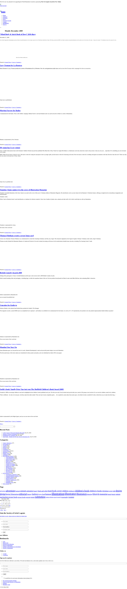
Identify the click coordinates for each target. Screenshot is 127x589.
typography (64, 497)
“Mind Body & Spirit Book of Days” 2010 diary (18, 34)
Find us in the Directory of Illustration (11, 582)
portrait (28, 497)
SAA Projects (6, 473)
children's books (95, 491)
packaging (4, 497)
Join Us (4, 24)
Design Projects (9, 478)
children (65, 491)
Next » (1, 424)
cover (110, 491)
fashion (35, 494)
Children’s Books (10, 477)
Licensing (8, 481)
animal (18, 491)
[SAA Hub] (5, 11)
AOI (4, 541)
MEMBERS (6, 23)
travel (58, 497)
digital (3, 494)
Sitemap (5, 583)
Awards (5, 445)
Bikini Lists (5, 542)
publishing (5, 454)
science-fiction (50, 497)
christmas (105, 491)
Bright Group (9, 460)
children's (72, 491)
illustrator (5, 452)
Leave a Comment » (16, 62)
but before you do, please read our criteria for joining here (13, 516)
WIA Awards (6, 483)
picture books (21, 497)
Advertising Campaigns (11, 474)
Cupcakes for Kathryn (8, 305)
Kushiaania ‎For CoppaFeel (9, 435)
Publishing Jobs (9, 482)
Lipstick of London (10, 464)
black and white (43, 491)
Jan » (5, 510)
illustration (58, 493)
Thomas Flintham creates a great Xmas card (17, 236)
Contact (5, 22)
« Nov (1, 510)
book (50, 491)
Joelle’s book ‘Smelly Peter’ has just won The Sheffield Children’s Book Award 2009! (32, 389)
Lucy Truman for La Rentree (11, 65)
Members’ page (6, 584)
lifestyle (96, 494)
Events (4, 448)
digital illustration (12, 494)
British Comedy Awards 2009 (11, 273)
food (43, 494)
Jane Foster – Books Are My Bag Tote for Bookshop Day (16, 436)
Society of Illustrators (8, 548)
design (119, 490)
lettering (89, 494)
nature (118, 494)
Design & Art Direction (8, 544)
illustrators (81, 494)
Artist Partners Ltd (10, 458)
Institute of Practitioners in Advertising (12, 546)
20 (9, 505)
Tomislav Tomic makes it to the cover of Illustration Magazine (23, 190)
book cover (57, 491)
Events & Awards (7, 20)
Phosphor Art (9, 470)
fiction (40, 494)
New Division (9, 469)
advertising (11, 491)
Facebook (5, 555)
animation (29, 491)
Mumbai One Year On (8, 347)
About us (5, 16)
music (113, 494)
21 (0, 507)
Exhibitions (5, 449)
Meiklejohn (8, 466)
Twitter (5, 553)
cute (114, 491)
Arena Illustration (10, 457)
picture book (12, 497)
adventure (3, 491)
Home (4, 15)
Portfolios (5, 18)
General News (8, 62)
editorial (5, 447)
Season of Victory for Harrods (10, 434)
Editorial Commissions (11, 480)
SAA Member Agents (8, 456)
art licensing (6, 444)
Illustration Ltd (9, 462)
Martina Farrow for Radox (10, 110)
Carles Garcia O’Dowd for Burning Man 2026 (14, 432)
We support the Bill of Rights (9, 580)
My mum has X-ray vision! (10, 148)
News (4, 19)
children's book (82, 491)
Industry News (6, 453)
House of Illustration (7, 545)
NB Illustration (9, 468)
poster (33, 497)
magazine (104, 494)
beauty (35, 491)
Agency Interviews (7, 443)
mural (109, 494)
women (71, 497)
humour (48, 494)
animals (23, 491)
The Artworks (9, 472)
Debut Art (8, 461)
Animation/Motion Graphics (12, 476)
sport (55, 497)
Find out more (3, 5)
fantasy (29, 494)
